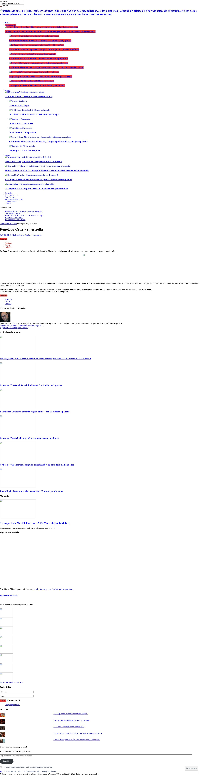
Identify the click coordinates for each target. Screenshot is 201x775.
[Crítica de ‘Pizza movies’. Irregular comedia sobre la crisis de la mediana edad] (38, 63)
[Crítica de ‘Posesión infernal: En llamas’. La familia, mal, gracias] (34, 36)
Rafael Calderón (6, 235)
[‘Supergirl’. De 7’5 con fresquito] (22, 146)
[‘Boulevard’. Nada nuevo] (19, 119)
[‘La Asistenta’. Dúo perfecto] (20, 128)
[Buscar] (1, 1)
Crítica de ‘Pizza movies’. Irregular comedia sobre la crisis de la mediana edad (46, 67)
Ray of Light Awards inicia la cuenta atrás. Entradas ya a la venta (40, 76)
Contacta (8, 203)
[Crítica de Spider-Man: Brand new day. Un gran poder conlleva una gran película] (40, 137)
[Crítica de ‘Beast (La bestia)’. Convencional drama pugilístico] (32, 54)
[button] (100, 267)
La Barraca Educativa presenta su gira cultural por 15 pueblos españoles (44, 49)
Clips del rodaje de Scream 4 (14, 328)
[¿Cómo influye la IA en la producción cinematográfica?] (6, 625)
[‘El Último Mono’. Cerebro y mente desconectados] (24, 92)
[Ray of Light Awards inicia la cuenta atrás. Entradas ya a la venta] (34, 72)
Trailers (7, 155)
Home (2, 224)
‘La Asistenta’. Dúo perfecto (22, 132)
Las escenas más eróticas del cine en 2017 (69, 727)
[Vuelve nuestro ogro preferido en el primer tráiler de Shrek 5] (28, 157)
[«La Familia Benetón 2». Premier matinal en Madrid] (6, 644)
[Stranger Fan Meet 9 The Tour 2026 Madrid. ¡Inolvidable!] (31, 81)
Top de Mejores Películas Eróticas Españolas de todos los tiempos (78, 733)
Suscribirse (7, 761)
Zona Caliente (10, 197)
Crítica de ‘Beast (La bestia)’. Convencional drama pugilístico (38, 58)
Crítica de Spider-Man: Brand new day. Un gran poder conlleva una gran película (48, 141)
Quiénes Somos (10, 201)
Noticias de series (11, 195)
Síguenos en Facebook (8, 595)
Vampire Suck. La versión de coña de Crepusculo (21, 326)
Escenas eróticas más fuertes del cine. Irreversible (72, 720)
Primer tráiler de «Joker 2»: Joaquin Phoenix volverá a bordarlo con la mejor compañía (47, 170)
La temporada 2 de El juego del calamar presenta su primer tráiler (36, 188)
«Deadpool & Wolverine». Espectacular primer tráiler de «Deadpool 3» (38, 179)
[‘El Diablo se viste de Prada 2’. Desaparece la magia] (29, 110)
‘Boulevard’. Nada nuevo (21, 123)
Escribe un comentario (33, 235)
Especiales (8, 193)
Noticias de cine (10, 25)
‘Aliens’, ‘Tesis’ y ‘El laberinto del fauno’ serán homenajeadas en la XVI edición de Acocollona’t (50, 31)
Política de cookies (51, 771)
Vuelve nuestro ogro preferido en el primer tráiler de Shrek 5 (33, 161)
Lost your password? (12, 705)
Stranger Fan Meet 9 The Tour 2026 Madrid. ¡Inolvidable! (37, 85)
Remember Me (14, 701)
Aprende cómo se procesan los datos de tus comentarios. (52, 589)
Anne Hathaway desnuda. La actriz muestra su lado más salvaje (77, 740)
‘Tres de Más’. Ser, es (19, 105)
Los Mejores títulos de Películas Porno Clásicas (71, 714)
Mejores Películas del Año (14, 199)
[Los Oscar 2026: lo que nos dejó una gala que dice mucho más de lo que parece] (6, 662)
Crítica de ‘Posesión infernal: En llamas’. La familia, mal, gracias (40, 40)
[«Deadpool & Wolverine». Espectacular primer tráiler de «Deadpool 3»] (32, 175)
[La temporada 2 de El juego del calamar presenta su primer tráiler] (29, 184)
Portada (7, 23)
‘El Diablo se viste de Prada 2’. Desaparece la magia (34, 114)
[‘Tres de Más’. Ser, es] (18, 101)
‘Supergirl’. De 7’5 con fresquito (24, 150)
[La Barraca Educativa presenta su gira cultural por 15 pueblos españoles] (36, 45)
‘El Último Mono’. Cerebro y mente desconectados (28, 96)
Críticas (7, 90)
